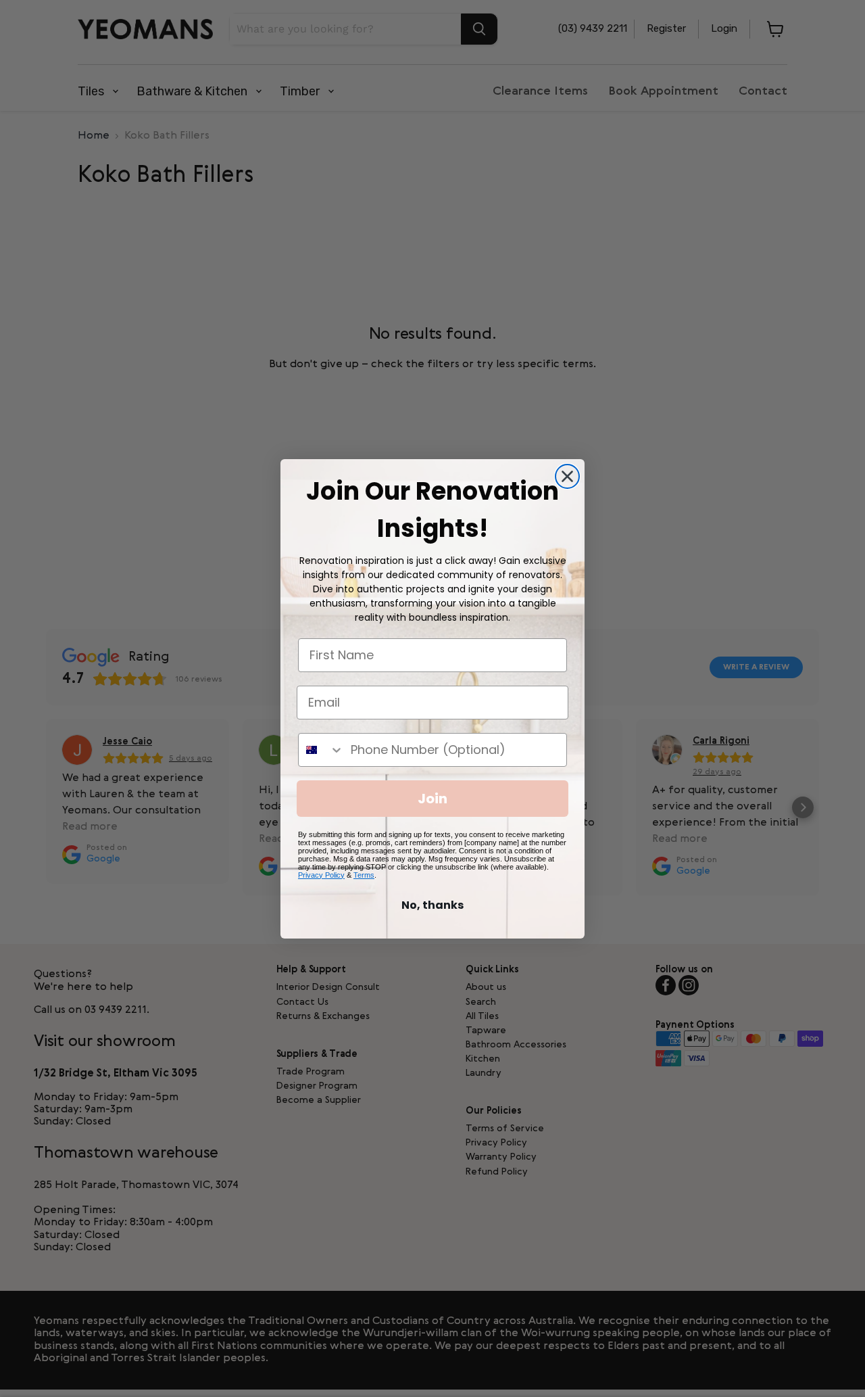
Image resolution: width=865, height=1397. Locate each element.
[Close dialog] (567, 476)
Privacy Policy (321, 875)
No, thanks (432, 905)
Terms (363, 875)
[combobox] (321, 750)
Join (432, 798)
